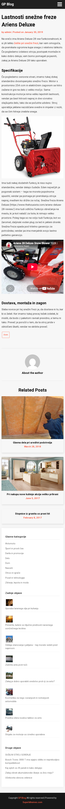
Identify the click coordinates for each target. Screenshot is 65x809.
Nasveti (9, 568)
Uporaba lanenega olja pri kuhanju (21, 608)
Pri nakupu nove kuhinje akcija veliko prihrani (32, 494)
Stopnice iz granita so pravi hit (32, 513)
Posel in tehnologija (15, 577)
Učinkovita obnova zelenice (18, 777)
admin (8, 32)
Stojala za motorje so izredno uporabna (25, 734)
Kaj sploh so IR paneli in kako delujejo (23, 768)
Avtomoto (10, 543)
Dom (6, 335)
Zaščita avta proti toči (16, 664)
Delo (7, 558)
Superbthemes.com (32, 802)
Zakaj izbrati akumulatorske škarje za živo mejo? (29, 772)
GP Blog (8, 4)
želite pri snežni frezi (26, 43)
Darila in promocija (14, 553)
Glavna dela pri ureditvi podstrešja (32, 442)
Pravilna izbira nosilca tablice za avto (23, 718)
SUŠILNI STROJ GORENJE (18, 754)
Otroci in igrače (12, 573)
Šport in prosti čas (14, 548)
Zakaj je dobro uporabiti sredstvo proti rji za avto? (30, 681)
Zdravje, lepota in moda (17, 582)
